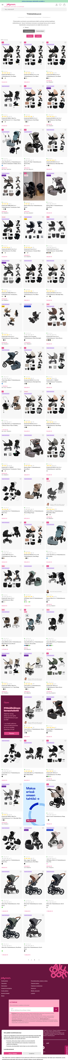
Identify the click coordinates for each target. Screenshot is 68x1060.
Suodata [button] (30, 36)
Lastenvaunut (21, 17)
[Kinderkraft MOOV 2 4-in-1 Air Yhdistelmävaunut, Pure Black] (24, 78)
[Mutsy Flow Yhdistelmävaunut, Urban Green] (2, 907)
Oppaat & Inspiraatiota (6, 988)
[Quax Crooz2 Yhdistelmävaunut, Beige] (47, 820)
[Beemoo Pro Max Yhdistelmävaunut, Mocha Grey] (24, 165)
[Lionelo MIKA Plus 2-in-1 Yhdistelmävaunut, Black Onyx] (2, 558)
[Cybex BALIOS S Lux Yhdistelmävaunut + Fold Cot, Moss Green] (29, 645)
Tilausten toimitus (35, 983)
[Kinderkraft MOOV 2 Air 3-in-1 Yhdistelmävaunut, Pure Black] (48, 121)
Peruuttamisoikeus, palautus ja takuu (39, 981)
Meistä (2, 995)
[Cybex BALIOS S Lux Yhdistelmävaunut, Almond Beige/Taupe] (24, 514)
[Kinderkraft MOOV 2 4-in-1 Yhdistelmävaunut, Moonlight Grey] (5, 78)
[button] (2, 4)
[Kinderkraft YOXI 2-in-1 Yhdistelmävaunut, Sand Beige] (51, 689)
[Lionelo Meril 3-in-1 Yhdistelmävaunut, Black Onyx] (2, 514)
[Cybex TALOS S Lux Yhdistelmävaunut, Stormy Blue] (47, 558)
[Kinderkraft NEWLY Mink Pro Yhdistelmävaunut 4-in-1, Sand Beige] (3, 121)
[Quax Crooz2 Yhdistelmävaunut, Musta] (48, 820)
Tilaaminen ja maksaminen (36, 986)
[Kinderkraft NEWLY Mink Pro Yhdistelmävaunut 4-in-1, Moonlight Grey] (5, 121)
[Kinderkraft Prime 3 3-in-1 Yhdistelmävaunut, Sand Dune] (51, 252)
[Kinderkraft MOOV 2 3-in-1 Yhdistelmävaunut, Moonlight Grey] (48, 78)
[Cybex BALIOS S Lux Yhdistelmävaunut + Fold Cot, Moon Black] (27, 645)
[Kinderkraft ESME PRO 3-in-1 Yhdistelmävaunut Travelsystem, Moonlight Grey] (3, 209)
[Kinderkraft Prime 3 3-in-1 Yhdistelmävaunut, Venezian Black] (50, 252)
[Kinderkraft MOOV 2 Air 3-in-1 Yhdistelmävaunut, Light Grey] (47, 470)
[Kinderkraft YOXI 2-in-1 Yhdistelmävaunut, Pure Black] (48, 689)
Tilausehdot (4, 983)
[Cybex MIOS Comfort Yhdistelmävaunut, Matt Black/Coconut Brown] (2, 645)
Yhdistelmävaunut (46, 17)
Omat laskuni (4, 986)
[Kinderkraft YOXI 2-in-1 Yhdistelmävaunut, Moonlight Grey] (50, 689)
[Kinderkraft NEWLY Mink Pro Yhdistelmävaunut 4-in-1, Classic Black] (2, 121)
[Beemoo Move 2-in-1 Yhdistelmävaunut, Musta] (47, 601)
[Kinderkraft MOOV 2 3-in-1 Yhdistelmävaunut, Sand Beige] (50, 78)
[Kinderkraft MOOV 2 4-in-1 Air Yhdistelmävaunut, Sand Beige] (27, 78)
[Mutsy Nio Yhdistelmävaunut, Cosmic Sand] (24, 907)
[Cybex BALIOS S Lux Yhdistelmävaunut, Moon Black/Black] (24, 776)
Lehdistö (33, 993)
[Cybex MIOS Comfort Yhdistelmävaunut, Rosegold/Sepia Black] (3, 645)
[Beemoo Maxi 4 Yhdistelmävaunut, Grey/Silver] (47, 209)
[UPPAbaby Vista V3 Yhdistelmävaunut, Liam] (27, 601)
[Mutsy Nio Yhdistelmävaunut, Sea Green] (2, 951)
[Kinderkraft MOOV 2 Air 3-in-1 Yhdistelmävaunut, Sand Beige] (47, 121)
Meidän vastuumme (35, 991)
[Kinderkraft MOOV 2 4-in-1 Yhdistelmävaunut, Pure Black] (2, 78)
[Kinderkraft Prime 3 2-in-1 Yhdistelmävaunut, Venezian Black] (47, 252)
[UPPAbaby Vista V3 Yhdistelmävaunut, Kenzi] (29, 601)
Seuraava (38, 960)
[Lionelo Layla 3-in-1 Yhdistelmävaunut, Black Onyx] (2, 863)
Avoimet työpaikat (5, 993)
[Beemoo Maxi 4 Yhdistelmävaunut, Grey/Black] (24, 470)
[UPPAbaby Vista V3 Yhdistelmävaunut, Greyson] (26, 601)
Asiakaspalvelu (4, 981)
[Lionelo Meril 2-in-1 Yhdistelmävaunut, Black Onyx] (2, 776)
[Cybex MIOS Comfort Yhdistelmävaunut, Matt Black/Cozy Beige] (5, 645)
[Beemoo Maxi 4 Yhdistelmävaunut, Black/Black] (47, 732)
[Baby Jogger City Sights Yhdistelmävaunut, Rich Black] (24, 863)
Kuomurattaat (40, 31)
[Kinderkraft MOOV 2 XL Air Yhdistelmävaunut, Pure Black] (24, 296)
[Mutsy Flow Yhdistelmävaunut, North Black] (24, 951)
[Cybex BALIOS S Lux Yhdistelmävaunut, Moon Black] (26, 645)
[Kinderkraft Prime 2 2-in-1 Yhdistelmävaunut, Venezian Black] (24, 252)
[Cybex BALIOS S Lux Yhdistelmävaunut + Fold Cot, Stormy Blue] (24, 645)
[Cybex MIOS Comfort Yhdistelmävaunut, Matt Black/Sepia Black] (6, 645)
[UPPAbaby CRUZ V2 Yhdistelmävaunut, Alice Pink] (47, 863)
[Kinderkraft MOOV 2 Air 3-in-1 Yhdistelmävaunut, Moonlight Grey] (50, 121)
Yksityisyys (33, 988)
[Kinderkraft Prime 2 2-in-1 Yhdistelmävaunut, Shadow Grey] (27, 252)
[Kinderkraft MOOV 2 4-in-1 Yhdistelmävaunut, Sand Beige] (3, 78)
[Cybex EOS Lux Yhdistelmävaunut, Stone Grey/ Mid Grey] (50, 514)
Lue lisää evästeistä (9, 1049)
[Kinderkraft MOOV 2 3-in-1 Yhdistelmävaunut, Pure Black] (47, 78)
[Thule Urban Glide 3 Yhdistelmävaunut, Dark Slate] (2, 383)
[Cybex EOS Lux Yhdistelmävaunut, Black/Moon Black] (47, 514)
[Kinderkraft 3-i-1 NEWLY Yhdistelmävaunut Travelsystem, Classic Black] (50, 383)
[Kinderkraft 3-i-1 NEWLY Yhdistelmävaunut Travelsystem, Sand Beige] (48, 383)
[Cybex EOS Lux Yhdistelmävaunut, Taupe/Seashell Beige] (48, 514)
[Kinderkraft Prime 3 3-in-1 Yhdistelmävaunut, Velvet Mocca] (48, 252)
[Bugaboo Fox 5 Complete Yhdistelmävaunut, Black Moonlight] (24, 340)
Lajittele (38, 36)
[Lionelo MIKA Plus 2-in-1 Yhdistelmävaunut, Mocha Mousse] (3, 558)
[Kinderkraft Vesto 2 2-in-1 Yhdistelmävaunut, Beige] (5, 601)
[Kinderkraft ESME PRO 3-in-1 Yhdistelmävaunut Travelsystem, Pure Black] (5, 209)
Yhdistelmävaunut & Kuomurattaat (33, 17)
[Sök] (3, 9)
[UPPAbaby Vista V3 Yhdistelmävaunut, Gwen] (24, 601)
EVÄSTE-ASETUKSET (32, 1054)
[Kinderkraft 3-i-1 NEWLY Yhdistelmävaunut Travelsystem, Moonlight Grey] (47, 383)
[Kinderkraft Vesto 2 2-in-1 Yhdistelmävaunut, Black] (2, 601)
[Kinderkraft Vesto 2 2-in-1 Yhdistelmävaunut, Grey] (3, 601)
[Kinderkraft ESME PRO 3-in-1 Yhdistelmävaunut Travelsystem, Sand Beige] (2, 209)
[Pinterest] (43, 1047)
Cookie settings (4, 991)
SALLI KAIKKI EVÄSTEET (13, 1054)
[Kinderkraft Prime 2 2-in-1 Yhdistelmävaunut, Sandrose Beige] (26, 252)
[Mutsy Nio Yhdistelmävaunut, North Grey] (47, 907)
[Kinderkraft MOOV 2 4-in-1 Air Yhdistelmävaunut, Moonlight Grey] (26, 78)
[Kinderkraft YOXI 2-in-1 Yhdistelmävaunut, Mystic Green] (47, 689)
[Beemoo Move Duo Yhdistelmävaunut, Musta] (24, 209)
